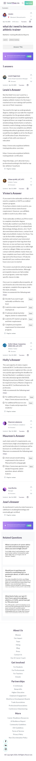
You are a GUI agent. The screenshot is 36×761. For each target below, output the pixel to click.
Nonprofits (18, 689)
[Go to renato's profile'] (5, 17)
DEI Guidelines (18, 728)
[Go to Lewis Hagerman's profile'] (5, 79)
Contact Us (18, 655)
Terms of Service (18, 731)
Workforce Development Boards (18, 699)
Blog (18, 648)
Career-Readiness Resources (18, 718)
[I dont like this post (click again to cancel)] (31, 81)
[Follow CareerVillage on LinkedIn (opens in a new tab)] (5, 746)
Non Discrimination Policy (18, 738)
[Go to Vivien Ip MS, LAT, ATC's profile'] (5, 183)
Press (18, 651)
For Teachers (18, 673)
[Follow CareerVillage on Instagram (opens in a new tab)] (5, 750)
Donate (18, 677)
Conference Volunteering (18, 709)
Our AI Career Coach (18, 658)
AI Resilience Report (18, 721)
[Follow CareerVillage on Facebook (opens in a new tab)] (5, 742)
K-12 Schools (18, 686)
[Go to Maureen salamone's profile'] (5, 425)
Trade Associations (18, 702)
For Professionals (18, 670)
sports (5, 40)
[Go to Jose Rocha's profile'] (5, 491)
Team (18, 641)
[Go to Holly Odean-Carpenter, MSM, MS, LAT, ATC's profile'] (5, 348)
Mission (18, 635)
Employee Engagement (18, 696)
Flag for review (10, 169)
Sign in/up (28, 3)
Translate (24, 21)
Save (30, 299)
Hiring (18, 645)
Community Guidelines (18, 724)
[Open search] (23, 3)
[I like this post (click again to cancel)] (31, 13)
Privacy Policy (18, 734)
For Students (18, 667)
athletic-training (14, 40)
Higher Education (18, 692)
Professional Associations (18, 705)
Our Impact (18, 638)
